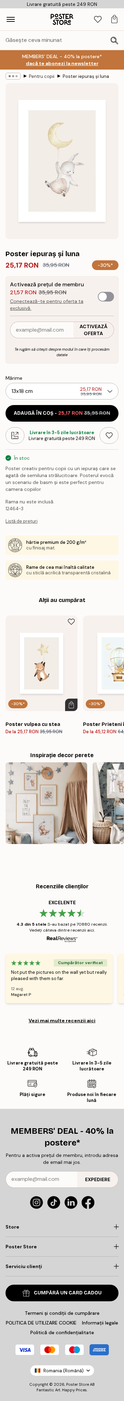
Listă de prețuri (22, 521)
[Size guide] (15, 435)
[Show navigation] (11, 19)
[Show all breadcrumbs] (13, 76)
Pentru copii (41, 76)
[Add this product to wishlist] (109, 435)
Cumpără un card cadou (68, 1293)
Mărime (14, 378)
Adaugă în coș (62, 413)
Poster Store (77, 1384)
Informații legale (100, 1323)
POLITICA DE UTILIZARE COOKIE (41, 1323)
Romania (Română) (63, 1371)
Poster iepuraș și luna (86, 76)
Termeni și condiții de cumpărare (62, 1313)
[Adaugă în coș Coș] (71, 705)
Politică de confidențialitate (62, 1332)
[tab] (98, 19)
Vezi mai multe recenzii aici (62, 1020)
